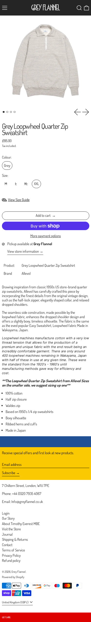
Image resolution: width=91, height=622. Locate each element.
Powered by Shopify (13, 577)
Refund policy (11, 560)
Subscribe (8, 472)
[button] (79, 7)
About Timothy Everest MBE (21, 523)
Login (5, 513)
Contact (7, 544)
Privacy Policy (11, 555)
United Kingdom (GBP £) (15, 602)
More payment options (45, 236)
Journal (7, 534)
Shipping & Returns (15, 539)
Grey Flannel (18, 572)
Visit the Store (11, 529)
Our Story (8, 518)
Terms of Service (13, 550)
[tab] (4, 112)
